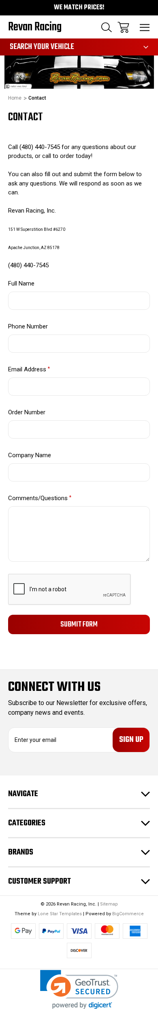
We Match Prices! (79, 7)
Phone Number (28, 326)
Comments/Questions (39, 498)
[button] (79, 989)
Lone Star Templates (60, 913)
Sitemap (109, 904)
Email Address (29, 369)
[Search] (106, 27)
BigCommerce (128, 913)
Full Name (21, 283)
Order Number (26, 412)
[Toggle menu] (145, 27)
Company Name (29, 455)
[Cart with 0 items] (123, 27)
